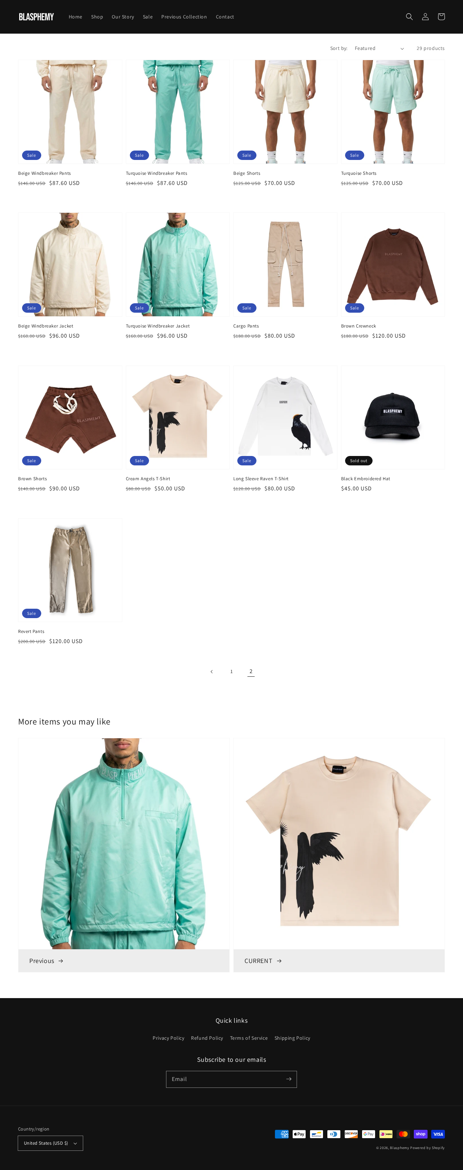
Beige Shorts (246, 173)
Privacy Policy (168, 1038)
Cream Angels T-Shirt (148, 479)
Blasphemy (399, 1147)
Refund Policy (207, 1038)
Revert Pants (31, 631)
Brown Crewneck (358, 326)
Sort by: (339, 48)
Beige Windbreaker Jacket (45, 326)
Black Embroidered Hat (366, 479)
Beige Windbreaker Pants (44, 173)
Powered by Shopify (427, 1147)
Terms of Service (249, 1038)
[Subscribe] (289, 1079)
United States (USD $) (46, 1143)
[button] (409, 17)
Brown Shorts (32, 479)
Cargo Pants (246, 326)
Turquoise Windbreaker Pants (156, 173)
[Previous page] (212, 672)
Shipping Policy (292, 1038)
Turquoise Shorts (359, 173)
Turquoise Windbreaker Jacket (158, 326)
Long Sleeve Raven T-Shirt (261, 479)
